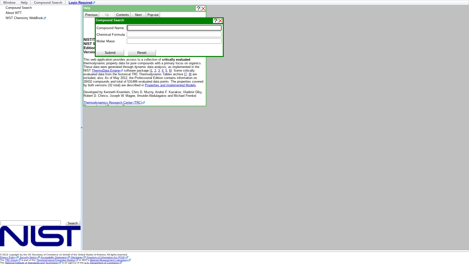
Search (73, 223)
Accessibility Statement (53, 257)
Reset (141, 53)
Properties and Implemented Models (170, 85)
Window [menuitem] (9, 2)
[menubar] (234, 2)
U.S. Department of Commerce (101, 262)
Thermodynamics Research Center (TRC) (113, 102)
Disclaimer (76, 257)
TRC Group (11, 260)
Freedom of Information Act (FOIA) (105, 257)
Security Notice (28, 257)
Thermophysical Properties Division (55, 260)
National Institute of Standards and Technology (31, 262)
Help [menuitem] (24, 2)
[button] (198, 8)
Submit (110, 53)
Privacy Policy (7, 257)
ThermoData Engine (106, 70)
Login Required (80, 2)
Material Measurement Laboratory (109, 260)
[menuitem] (81, 2)
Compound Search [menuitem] (48, 2)
